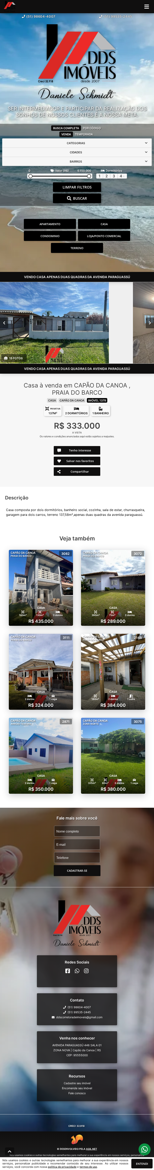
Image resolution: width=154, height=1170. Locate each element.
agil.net (91, 1148)
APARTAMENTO (50, 224)
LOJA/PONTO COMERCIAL (104, 236)
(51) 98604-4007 (40, 16)
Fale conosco (77, 1093)
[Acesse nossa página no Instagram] (86, 970)
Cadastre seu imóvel (77, 1083)
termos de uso (88, 1167)
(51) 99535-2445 (117, 16)
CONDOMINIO (50, 236)
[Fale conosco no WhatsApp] (77, 970)
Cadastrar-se (77, 871)
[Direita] (150, 322)
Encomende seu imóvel (77, 1088)
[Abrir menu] (146, 6)
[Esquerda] (4, 322)
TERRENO (77, 248)
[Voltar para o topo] (9, 1151)
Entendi (142, 1164)
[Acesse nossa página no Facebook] (67, 970)
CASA (104, 224)
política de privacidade (62, 1167)
